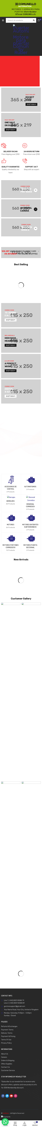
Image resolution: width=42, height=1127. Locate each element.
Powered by (21, 1100)
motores (10, 525)
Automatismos (30, 487)
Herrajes (10, 501)
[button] (36, 1095)
